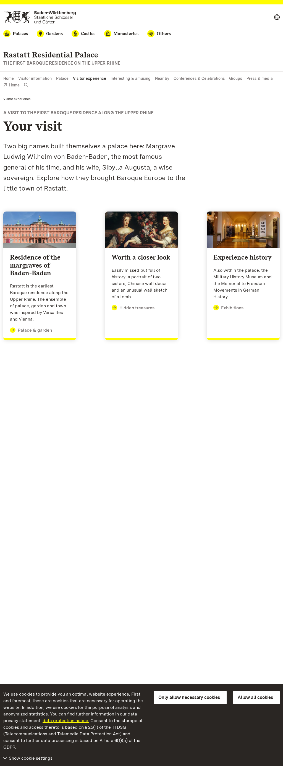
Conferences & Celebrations (199, 78)
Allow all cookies (255, 697)
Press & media (260, 78)
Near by (162, 78)
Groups (235, 78)
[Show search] (26, 85)
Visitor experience (89, 78)
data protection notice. (66, 720)
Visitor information (35, 78)
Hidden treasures (136, 307)
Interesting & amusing (131, 78)
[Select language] (277, 17)
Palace (62, 78)
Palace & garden (35, 330)
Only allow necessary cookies (189, 697)
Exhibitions (232, 307)
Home (8, 78)
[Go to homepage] (39, 17)
